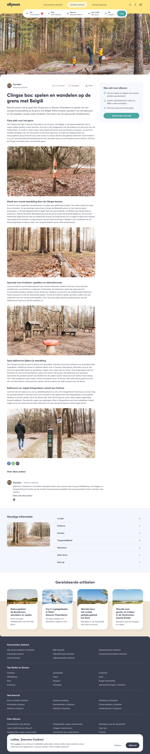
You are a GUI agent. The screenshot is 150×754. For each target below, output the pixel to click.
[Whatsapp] (13, 463)
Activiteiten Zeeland (15, 704)
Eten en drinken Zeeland (17, 700)
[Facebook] (9, 463)
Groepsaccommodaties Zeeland (113, 654)
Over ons (103, 728)
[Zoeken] (130, 4)
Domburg (11, 685)
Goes (101, 677)
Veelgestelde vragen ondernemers (68, 724)
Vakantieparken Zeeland (63, 658)
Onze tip (60, 562)
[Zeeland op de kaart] (140, 4)
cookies (17, 744)
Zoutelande (58, 673)
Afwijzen (117, 745)
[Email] (17, 463)
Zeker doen (62, 555)
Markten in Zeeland (61, 708)
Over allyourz (13, 719)
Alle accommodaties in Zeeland (20, 650)
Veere (55, 677)
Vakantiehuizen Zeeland (63, 654)
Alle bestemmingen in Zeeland (112, 685)
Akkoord (132, 745)
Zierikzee (11, 673)
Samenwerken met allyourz (18, 724)
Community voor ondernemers (66, 732)
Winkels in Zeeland (15, 708)
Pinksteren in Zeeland (108, 700)
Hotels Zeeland (13, 658)
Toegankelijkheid (64, 540)
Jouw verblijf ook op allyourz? (19, 728)
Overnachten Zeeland (18, 644)
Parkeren (61, 526)
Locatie (60, 519)
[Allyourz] (13, 5)
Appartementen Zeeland (109, 650)
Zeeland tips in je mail (121, 116)
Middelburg (12, 677)
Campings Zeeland (15, 654)
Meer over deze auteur (22, 495)
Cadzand (103, 673)
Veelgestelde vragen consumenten (22, 732)
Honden (60, 533)
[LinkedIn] (14, 499)
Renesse (56, 681)
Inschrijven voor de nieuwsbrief (112, 724)
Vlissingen (57, 685)
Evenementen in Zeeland (63, 704)
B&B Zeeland (58, 650)
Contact (102, 732)
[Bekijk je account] (135, 4)
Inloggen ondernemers (62, 728)
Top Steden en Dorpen (18, 667)
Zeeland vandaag (60, 700)
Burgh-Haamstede (107, 681)
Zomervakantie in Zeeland (110, 704)
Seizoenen (62, 548)
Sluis (9, 681)
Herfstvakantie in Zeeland (110, 708)
